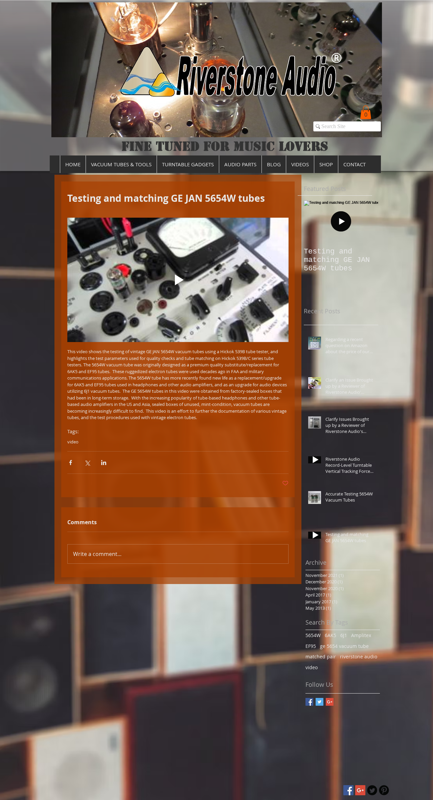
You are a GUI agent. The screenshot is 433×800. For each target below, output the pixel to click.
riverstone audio (358, 656)
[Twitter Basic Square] (319, 702)
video (72, 441)
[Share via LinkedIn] (103, 462)
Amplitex (361, 635)
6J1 (343, 635)
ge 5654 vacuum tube (344, 646)
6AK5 (330, 635)
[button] (365, 112)
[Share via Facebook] (70, 462)
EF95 (310, 646)
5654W (313, 635)
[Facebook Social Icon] (348, 790)
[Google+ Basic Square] (330, 702)
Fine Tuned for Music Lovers (224, 146)
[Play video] (178, 280)
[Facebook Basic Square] (309, 702)
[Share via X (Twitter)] (87, 462)
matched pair (320, 656)
